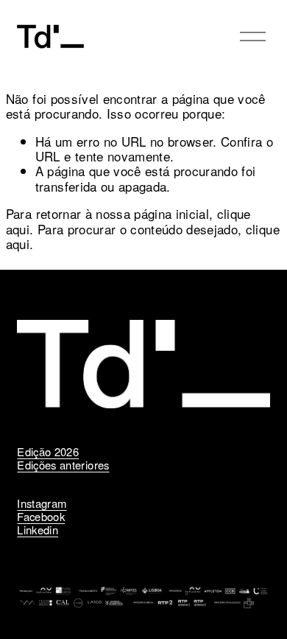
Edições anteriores (63, 465)
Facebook (41, 516)
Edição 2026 (48, 451)
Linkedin (37, 530)
